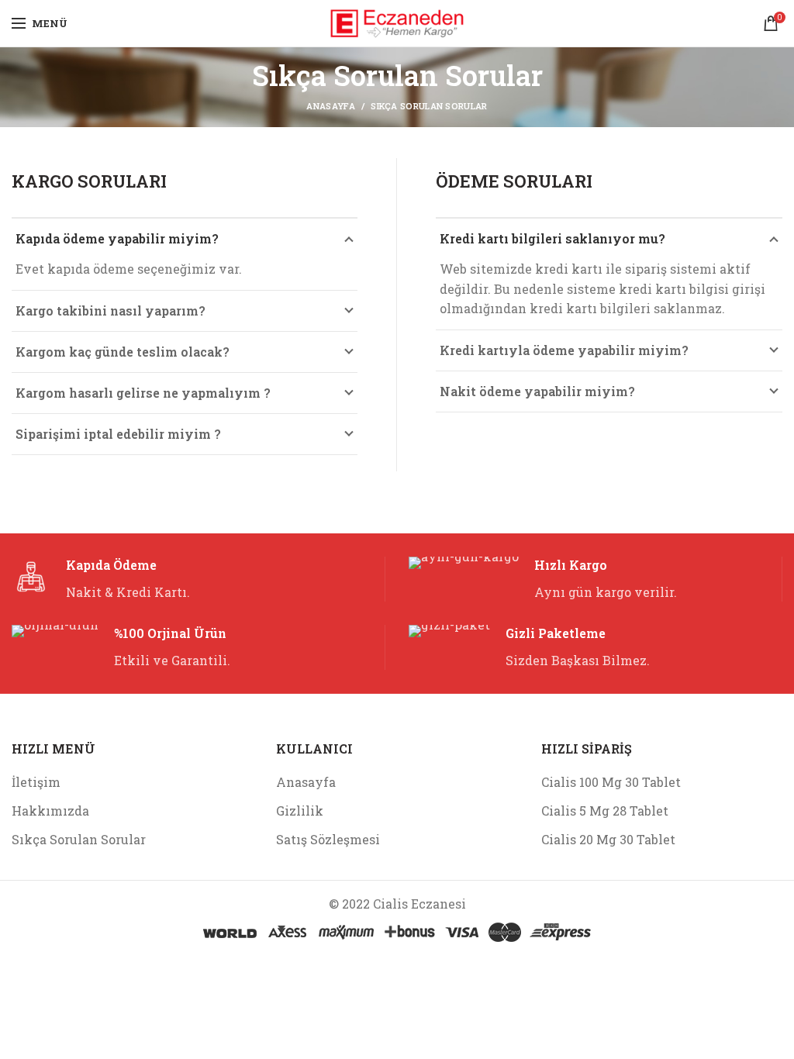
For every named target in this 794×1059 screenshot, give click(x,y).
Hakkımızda (50, 810)
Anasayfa (306, 782)
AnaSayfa (330, 106)
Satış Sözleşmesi (328, 839)
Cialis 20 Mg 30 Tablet (608, 839)
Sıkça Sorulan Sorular (79, 839)
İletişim (36, 782)
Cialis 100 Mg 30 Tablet (611, 782)
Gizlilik (299, 810)
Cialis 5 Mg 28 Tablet (604, 810)
